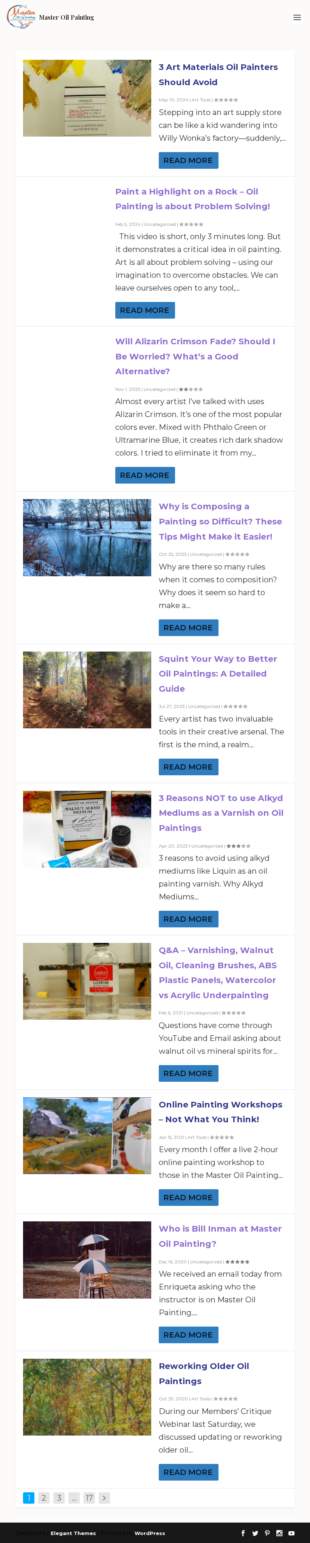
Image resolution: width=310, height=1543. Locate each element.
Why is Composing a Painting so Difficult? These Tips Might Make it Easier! (220, 521)
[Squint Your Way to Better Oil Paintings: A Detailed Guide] (87, 690)
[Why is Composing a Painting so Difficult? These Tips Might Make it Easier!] (87, 537)
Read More (188, 160)
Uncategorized (160, 224)
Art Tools (201, 100)
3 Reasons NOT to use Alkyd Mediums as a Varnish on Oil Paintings (221, 813)
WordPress (150, 1533)
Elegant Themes (73, 1533)
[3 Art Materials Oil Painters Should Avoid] (87, 98)
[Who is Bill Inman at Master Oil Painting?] (87, 1259)
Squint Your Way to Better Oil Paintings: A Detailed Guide (218, 674)
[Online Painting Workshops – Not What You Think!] (87, 1135)
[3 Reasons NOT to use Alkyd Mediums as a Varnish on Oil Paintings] (87, 829)
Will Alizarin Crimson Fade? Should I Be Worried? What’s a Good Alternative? (195, 356)
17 (89, 1498)
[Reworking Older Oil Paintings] (87, 1397)
